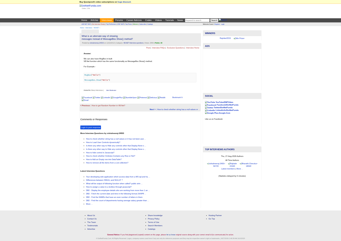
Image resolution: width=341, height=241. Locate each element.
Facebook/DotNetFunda (227, 105)
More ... (89, 204)
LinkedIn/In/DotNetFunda (227, 110)
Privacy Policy (153, 219)
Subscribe (142, 24)
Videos (158, 20)
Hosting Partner (215, 215)
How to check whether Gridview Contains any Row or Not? (111, 156)
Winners (135, 24)
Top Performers (111, 24)
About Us (91, 215)
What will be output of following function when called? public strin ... (114, 184)
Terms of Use (153, 222)
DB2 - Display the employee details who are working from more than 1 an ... (118, 190)
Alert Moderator (111, 90)
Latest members (228, 169)
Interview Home (192, 48)
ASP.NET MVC (86, 24)
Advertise (91, 229)
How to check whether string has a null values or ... (175, 109)
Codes (148, 20)
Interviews (107, 20)
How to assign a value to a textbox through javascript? (109, 187)
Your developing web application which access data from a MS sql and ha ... (118, 177)
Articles (94, 20)
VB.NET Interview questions (133, 43)
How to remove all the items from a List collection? (107, 163)
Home (84, 20)
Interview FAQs (158, 48)
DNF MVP (120, 24)
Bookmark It (177, 97)
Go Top (212, 219)
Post (148, 48)
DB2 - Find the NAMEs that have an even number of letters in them (114, 197)
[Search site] (223, 20)
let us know (171, 235)
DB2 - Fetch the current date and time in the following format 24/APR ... (116, 194)
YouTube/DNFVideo (224, 102)
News (180, 20)
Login (222, 24)
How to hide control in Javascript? (100, 153)
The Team (91, 222)
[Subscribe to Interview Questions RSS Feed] (198, 31)
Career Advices (134, 20)
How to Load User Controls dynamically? (103, 142)
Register (217, 24)
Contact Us (92, 219)
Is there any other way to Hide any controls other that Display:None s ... (116, 146)
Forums (119, 20)
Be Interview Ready (98, 24)
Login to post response (90, 127)
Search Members (155, 226)
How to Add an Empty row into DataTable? (104, 159)
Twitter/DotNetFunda (223, 108)
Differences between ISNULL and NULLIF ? (104, 180)
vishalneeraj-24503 (97, 43)
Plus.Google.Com (222, 113)
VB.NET (96, 28)
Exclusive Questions (175, 48)
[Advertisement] (232, 69)
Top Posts (128, 24)
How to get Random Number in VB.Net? (102, 106)
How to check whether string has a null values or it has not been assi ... (116, 139)
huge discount (124, 2)
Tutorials (169, 20)
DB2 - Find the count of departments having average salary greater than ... (118, 201)
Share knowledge (155, 215)
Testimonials (92, 226)
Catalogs (150, 24)
